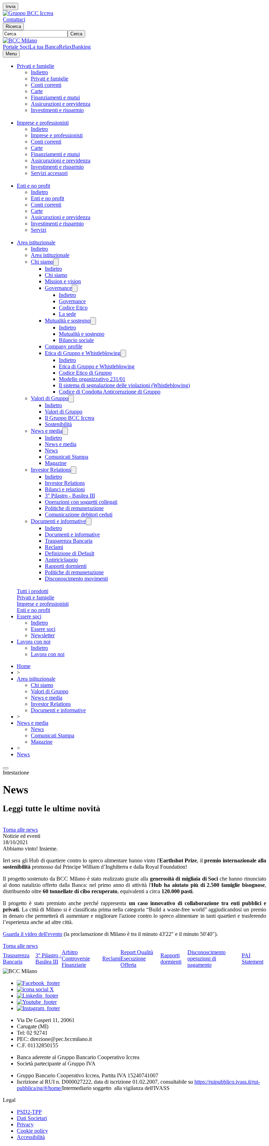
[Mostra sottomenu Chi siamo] (56, 262)
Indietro (39, 72)
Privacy (25, 1124)
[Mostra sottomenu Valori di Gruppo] (71, 398)
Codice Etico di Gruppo (85, 373)
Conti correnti (46, 85)
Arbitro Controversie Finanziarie (76, 958)
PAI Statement (252, 958)
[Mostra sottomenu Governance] (74, 288)
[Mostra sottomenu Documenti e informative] (88, 521)
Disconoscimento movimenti (76, 579)
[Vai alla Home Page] (20, 40)
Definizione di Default (69, 553)
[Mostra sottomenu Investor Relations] (73, 470)
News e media (46, 431)
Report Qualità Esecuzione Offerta (136, 958)
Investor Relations (51, 470)
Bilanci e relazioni (65, 489)
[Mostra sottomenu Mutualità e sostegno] (93, 321)
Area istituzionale (36, 242)
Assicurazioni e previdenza (60, 104)
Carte (37, 91)
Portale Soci (16, 47)
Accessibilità (31, 1137)
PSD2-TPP (29, 1112)
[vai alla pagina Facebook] (38, 983)
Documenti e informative (58, 521)
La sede (67, 314)
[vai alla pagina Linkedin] (37, 996)
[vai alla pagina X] (35, 989)
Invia (10, 6)
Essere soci (29, 616)
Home (23, 666)
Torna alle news (20, 830)
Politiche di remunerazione (74, 508)
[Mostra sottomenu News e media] (65, 431)
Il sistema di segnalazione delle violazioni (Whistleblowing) (124, 385)
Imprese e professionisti (43, 123)
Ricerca (13, 26)
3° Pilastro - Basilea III (70, 496)
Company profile (63, 346)
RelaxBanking (75, 47)
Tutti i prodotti (32, 591)
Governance (58, 288)
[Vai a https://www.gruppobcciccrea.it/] (28, 13)
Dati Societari (32, 1118)
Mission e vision (63, 281)
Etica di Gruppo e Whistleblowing (82, 353)
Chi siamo (42, 262)
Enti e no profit (33, 186)
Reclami (54, 547)
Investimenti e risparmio (57, 110)
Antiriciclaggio (61, 560)
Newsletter (43, 635)
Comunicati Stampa (66, 457)
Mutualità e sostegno (67, 321)
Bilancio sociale (76, 340)
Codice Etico (73, 308)
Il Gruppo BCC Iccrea (69, 418)
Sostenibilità (58, 424)
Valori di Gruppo (49, 398)
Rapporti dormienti (66, 566)
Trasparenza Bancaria (68, 541)
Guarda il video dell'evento (32, 934)
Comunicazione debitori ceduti (78, 515)
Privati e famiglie (35, 66)
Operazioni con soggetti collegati (81, 502)
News (51, 450)
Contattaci (14, 19)
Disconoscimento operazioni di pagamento (206, 958)
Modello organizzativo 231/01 (92, 379)
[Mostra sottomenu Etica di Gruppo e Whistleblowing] (123, 353)
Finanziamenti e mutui (55, 97)
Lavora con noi (33, 642)
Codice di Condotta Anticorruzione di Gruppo (109, 392)
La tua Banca (44, 47)
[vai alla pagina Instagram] (38, 1008)
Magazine (56, 463)
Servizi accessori (49, 173)
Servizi (38, 230)
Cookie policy (32, 1131)
